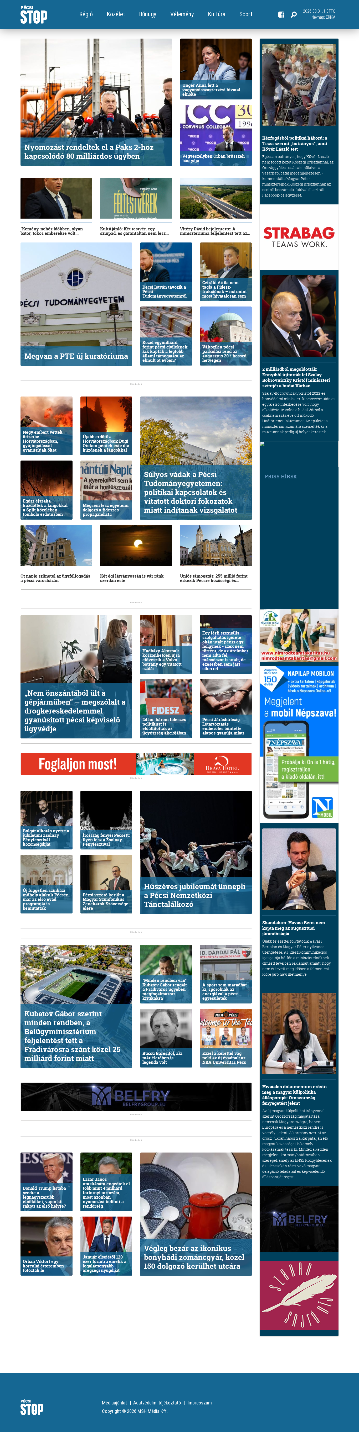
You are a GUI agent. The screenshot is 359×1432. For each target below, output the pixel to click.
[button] (294, 14)
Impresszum (199, 1403)
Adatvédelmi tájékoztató (157, 1403)
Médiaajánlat (114, 1403)
